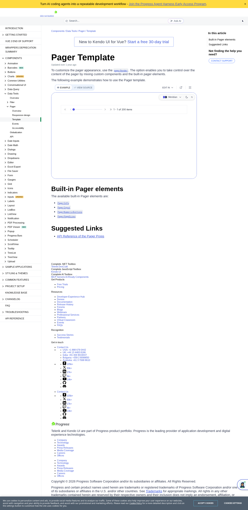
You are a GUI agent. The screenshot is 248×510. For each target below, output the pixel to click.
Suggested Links (77, 228)
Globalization (16, 132)
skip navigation (47, 16)
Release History (65, 304)
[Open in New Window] (181, 87)
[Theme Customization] (192, 97)
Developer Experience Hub (71, 297)
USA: (74, 350)
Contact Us (62, 347)
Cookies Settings (233, 503)
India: (75, 355)
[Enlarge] (190, 87)
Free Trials (62, 284)
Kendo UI (56, 272)
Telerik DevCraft (59, 266)
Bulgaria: (76, 357)
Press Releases (65, 448)
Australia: (76, 360)
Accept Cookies (206, 503)
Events (15, 124)
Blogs (60, 309)
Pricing (60, 287)
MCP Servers (58, 277)
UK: (74, 352)
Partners (61, 317)
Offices (60, 455)
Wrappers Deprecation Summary (20, 49)
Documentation (64, 302)
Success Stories (65, 335)
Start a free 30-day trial (148, 42)
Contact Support (221, 61)
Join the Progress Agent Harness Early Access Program (167, 4)
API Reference (14, 318)
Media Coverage (65, 450)
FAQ (7, 305)
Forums (61, 307)
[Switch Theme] (243, 21)
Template (16, 119)
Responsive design (21, 115)
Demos (60, 299)
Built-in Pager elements (87, 189)
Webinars (62, 312)
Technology (63, 442)
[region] (124, 503)
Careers (61, 453)
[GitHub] (64, 383)
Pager (82, 31)
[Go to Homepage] (55, 16)
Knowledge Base (16, 293)
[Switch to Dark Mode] (186, 97)
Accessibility (18, 128)
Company (62, 440)
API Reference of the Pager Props (80, 236)
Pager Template (83, 57)
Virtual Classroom (66, 320)
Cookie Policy (135, 503)
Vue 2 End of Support (19, 41)
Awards (61, 445)
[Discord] (64, 387)
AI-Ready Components (77, 277)
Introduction (14, 28)
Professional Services (68, 315)
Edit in (166, 87)
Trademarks (154, 491)
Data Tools (71, 31)
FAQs (60, 325)
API (11, 136)
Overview (14, 98)
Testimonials (63, 337)
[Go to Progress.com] (60, 425)
